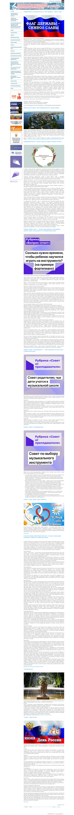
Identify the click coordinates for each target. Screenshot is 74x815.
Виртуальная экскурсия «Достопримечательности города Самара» (41, 108)
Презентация (26, 533)
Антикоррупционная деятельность (15, 59)
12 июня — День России (30, 717)
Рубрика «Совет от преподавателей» (34, 427)
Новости (12, 35)
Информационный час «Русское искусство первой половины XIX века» (43, 141)
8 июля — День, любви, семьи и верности (35, 499)
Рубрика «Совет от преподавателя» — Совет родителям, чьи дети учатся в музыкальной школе (43, 350)
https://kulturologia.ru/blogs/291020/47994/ (35, 666)
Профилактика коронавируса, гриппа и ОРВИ (16, 77)
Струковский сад (28, 669)
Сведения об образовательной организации (14, 19)
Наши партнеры (14, 32)
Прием (12, 88)
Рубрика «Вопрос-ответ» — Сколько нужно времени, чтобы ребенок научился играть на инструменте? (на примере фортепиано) (42, 230)
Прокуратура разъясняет (16, 53)
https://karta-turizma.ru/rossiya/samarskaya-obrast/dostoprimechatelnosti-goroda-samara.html (45, 139)
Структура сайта (14, 83)
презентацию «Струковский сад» (45, 714)
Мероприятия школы (15, 37)
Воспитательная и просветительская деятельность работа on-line (16, 64)
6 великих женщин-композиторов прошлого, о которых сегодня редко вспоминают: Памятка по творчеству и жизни (42, 536)
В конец (58, 806)
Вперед (54, 806)
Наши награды (14, 42)
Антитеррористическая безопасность (15, 68)
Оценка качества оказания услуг (16, 48)
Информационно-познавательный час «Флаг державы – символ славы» (43, 11)
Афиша (12, 30)
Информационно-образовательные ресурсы (14, 14)
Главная (12, 11)
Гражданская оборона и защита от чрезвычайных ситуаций (16, 72)
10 (50, 806)
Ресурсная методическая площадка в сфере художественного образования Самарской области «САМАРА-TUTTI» (16, 25)
